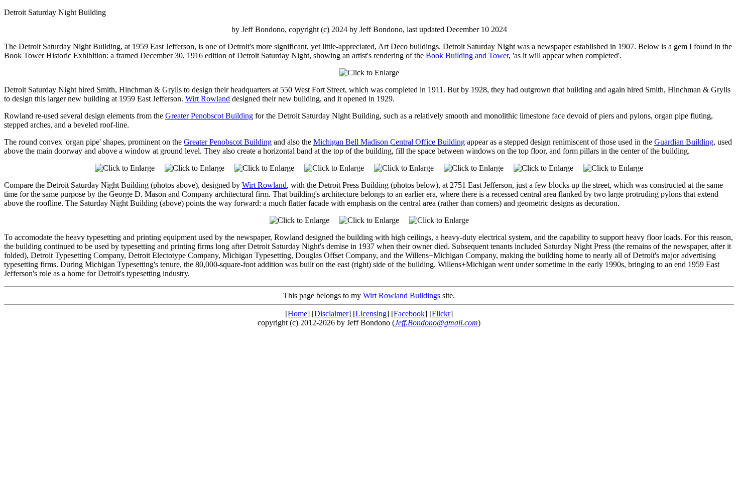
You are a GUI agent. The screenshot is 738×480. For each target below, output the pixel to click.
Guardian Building (683, 142)
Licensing (371, 313)
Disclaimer (331, 313)
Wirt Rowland (207, 98)
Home (297, 313)
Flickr (441, 313)
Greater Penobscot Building (209, 115)
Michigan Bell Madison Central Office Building (389, 142)
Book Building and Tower (467, 55)
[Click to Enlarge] (369, 72)
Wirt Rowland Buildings (401, 295)
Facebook (409, 313)
